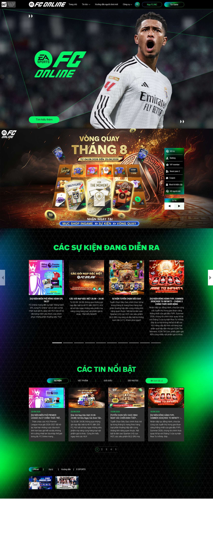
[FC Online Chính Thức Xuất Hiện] (67, 482)
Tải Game (174, 4)
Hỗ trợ (172, 151)
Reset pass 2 (175, 171)
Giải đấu (108, 380)
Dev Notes (133, 380)
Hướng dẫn (66, 469)
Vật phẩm (83, 380)
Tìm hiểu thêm (44, 119)
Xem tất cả (158, 380)
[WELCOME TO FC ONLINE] (47, 4)
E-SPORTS (81, 469)
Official (36, 469)
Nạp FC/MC (152, 4)
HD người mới (175, 191)
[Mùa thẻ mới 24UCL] (40, 482)
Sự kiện (58, 380)
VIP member (175, 164)
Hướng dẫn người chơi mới (106, 4)
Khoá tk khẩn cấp (175, 184)
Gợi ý (51, 469)
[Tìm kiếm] (137, 4)
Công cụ (126, 4)
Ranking (173, 158)
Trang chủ (73, 4)
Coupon (172, 178)
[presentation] (2, 277)
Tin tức (85, 4)
